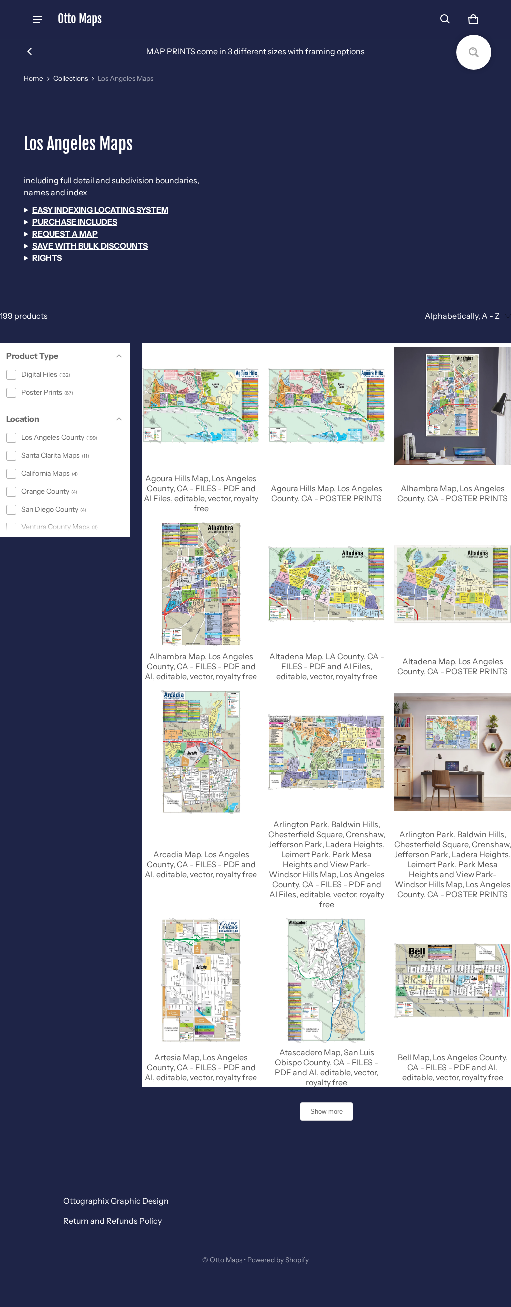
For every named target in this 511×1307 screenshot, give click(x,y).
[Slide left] (30, 51)
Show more (326, 1111)
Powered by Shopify (278, 1260)
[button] (445, 19)
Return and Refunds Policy (112, 1221)
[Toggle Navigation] (38, 19)
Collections (70, 78)
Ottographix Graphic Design (116, 1201)
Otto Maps (226, 1260)
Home (33, 78)
